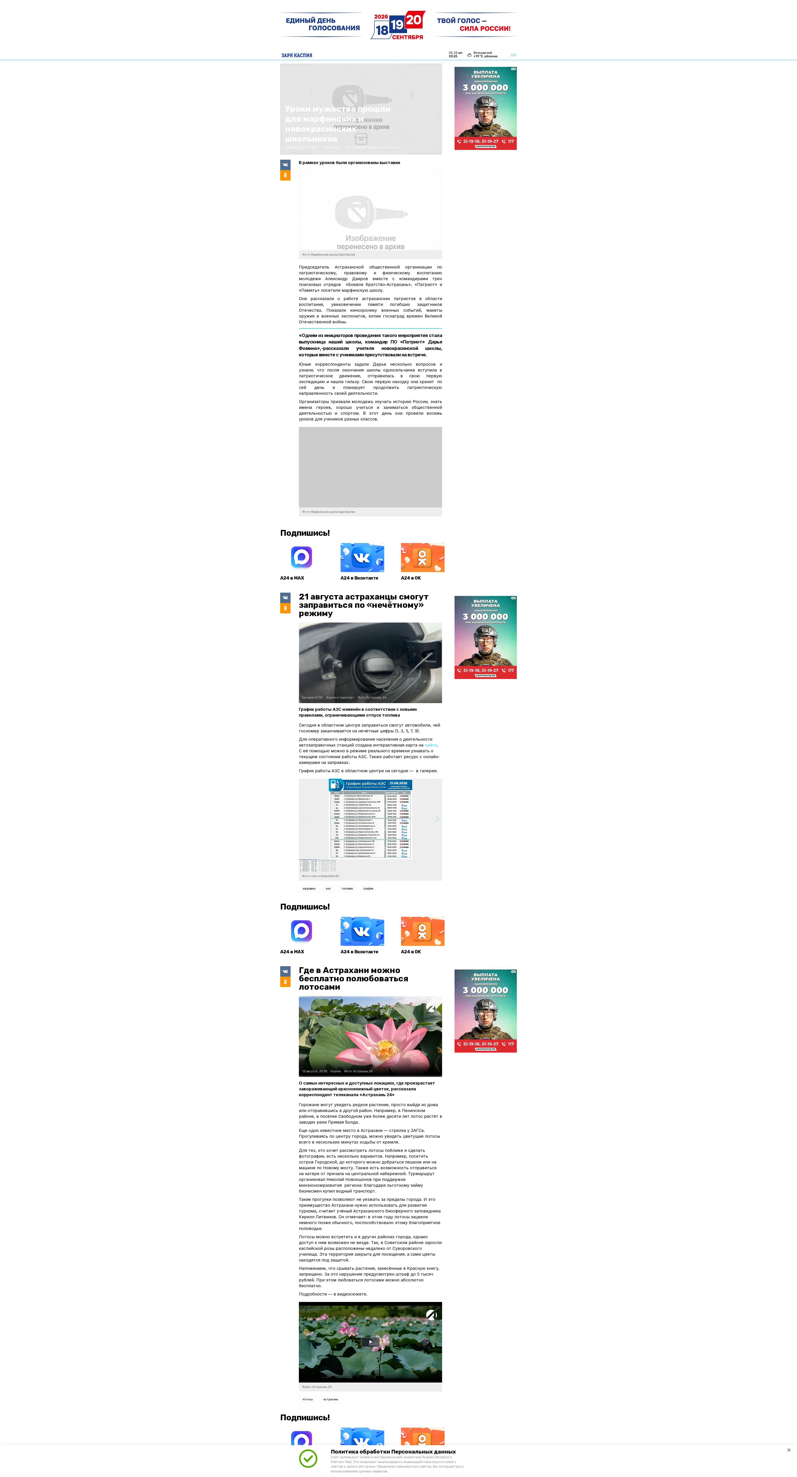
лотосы (307, 1399)
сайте (431, 745)
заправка (308, 888)
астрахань (330, 1399)
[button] (437, 819)
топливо (347, 888)
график (368, 888)
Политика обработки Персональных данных (393, 1452)
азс (328, 888)
